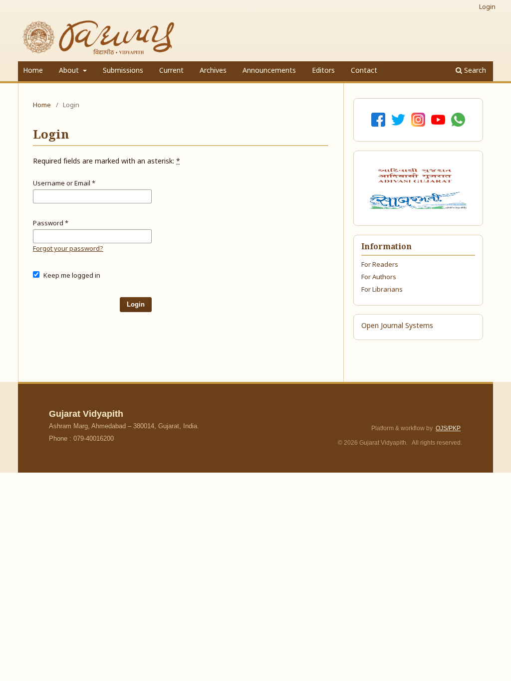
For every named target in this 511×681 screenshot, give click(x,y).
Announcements (269, 71)
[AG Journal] (416, 175)
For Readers (379, 265)
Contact (364, 71)
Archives (213, 71)
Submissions (123, 71)
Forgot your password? (68, 249)
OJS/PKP (448, 428)
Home (33, 71)
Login (487, 7)
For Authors (378, 277)
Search (474, 71)
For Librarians (382, 290)
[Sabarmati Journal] (418, 200)
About (70, 71)
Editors (323, 71)
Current (171, 71)
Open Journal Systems (397, 326)
